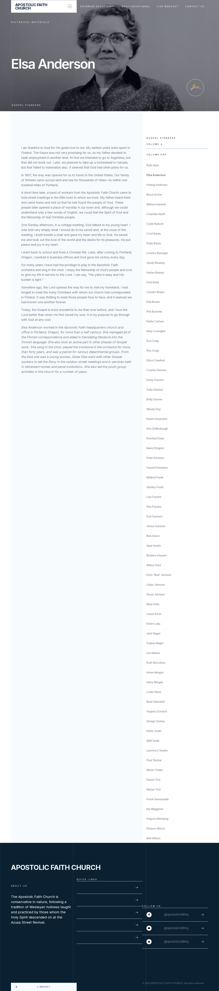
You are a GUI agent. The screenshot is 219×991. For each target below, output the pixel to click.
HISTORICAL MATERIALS (30, 22)
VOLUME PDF (156, 154)
